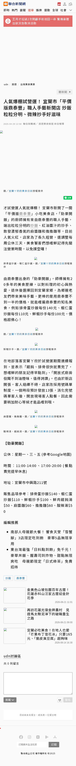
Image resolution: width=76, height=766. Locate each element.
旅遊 (14, 84)
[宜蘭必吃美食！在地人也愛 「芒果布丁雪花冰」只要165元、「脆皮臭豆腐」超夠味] (15, 636)
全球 (55, 10)
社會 (63, 10)
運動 (47, 10)
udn (6, 84)
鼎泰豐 (20, 578)
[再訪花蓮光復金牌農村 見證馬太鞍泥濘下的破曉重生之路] (15, 616)
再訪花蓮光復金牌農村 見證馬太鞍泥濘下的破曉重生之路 (48, 614)
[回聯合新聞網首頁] (6, 4)
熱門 (15, 10)
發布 (68, 700)
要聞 (23, 10)
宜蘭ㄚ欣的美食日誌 (21, 190)
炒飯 (8, 578)
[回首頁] (17, 4)
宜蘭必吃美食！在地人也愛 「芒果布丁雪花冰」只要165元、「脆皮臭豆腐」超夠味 (49, 634)
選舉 (31, 10)
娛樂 (39, 10)
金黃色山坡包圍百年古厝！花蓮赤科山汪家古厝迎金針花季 (48, 593)
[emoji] (59, 699)
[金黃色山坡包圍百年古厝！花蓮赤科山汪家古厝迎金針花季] (15, 595)
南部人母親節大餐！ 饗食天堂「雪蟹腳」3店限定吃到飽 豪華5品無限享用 (41, 537)
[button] (65, 4)
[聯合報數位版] (59, 4)
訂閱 (54, 744)
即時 (7, 10)
